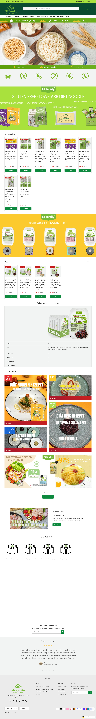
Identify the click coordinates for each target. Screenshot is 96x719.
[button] (90, 8)
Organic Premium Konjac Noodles (44, 689)
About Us (68, 16)
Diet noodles (8, 16)
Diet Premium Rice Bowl (42, 691)
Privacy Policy (61, 691)
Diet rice (17, 16)
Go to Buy (56, 524)
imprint (59, 696)
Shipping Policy (61, 689)
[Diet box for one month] (66, 549)
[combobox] (51, 8)
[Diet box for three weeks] (48, 549)
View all (89, 134)
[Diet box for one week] (12, 549)
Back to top (47, 678)
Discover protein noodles (42, 686)
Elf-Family (9, 712)
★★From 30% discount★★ (48, 20)
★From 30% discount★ (42, 16)
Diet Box (25, 16)
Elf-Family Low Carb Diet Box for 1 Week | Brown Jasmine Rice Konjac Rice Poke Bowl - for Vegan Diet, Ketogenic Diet (11, 283)
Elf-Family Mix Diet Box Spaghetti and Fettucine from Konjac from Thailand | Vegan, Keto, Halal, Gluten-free (10, 155)
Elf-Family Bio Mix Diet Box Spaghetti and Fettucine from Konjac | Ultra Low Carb (25, 155)
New (31, 16)
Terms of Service (62, 694)
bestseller (52, 16)
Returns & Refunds (62, 686)
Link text (19, 1)
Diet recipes (60, 16)
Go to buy (23, 20)
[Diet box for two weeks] (30, 549)
